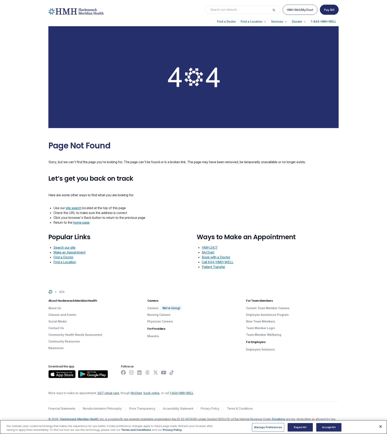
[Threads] (147, 372)
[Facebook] (123, 372)
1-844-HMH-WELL (182, 393)
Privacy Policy (210, 408)
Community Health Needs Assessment (75, 334)
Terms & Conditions (240, 408)
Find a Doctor (63, 257)
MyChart (208, 252)
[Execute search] (276, 10)
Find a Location (64, 262)
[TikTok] (171, 372)
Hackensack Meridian (79, 419)
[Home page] (50, 292)
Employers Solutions (260, 349)
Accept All (328, 427)
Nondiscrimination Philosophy (102, 408)
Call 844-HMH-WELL (217, 262)
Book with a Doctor (216, 257)
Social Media (57, 321)
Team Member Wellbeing (263, 334)
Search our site (64, 247)
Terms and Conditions (136, 429)
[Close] (380, 426)
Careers (152, 308)
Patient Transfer (213, 267)
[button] (226, 21)
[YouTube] (163, 372)
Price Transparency (142, 408)
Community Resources (64, 341)
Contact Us (56, 328)
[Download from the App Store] (62, 374)
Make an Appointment (69, 252)
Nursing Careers (158, 314)
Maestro (153, 336)
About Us (54, 308)
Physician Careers (160, 321)
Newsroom (55, 348)
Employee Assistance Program (267, 314)
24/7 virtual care (108, 393)
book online (151, 393)
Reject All (300, 427)
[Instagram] (131, 372)
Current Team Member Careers (267, 308)
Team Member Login (260, 328)
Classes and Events (62, 314)
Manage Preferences (268, 427)
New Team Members (260, 321)
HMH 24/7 (209, 247)
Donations (278, 419)
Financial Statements (61, 408)
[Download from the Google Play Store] (93, 374)
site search (73, 208)
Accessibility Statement (178, 408)
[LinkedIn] (139, 372)
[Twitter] (155, 372)
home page (81, 222)
